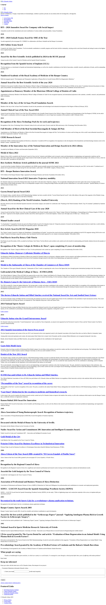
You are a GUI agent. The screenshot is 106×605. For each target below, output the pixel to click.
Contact (6, 24)
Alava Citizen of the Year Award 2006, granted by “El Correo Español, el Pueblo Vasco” (38, 454)
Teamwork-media (8, 594)
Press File (6, 22)
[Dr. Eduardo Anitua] (6, 1)
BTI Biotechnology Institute (11, 590)
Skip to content (5, 15)
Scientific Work (8, 21)
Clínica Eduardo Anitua (10, 591)
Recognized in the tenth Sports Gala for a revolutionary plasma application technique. (37, 501)
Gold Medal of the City (10, 437)
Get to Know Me (8, 18)
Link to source (4, 311)
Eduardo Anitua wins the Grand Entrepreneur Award (23, 318)
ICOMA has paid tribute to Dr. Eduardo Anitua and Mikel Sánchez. (29, 375)
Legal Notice (7, 601)
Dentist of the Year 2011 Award (14, 354)
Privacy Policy (8, 600)
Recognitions (7, 19)
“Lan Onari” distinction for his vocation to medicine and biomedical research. (34, 392)
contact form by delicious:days (10, 583)
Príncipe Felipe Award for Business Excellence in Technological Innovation (32, 443)
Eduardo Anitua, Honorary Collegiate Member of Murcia (25, 253)
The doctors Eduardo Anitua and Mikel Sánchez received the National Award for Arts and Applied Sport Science (48, 295)
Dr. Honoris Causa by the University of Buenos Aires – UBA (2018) (29, 282)
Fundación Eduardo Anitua (11, 593)
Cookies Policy (8, 603)
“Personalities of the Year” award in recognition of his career (27, 383)
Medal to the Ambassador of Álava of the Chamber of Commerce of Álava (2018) (35, 265)
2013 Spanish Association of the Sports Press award (22, 330)
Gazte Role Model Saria (11, 346)
